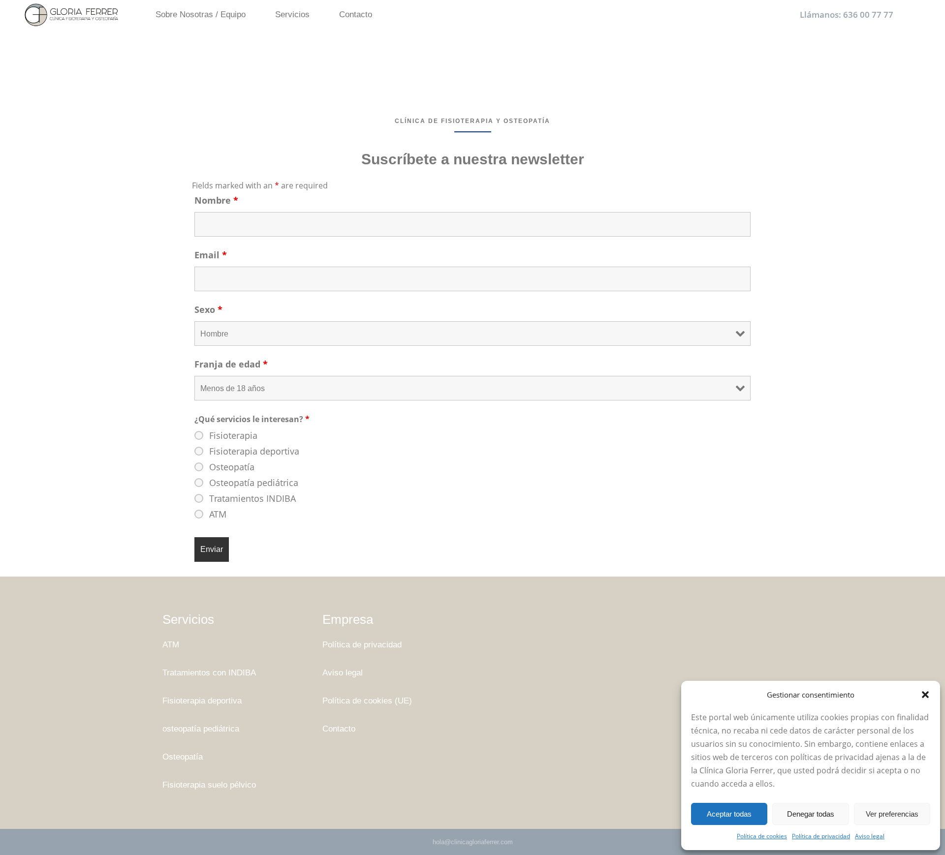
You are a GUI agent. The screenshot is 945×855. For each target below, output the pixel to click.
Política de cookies (762, 836)
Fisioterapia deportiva (254, 451)
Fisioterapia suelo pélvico (209, 785)
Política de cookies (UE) (367, 700)
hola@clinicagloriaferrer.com (473, 842)
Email (210, 255)
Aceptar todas (729, 814)
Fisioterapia (233, 435)
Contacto (338, 728)
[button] (925, 695)
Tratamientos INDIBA (252, 498)
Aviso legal (869, 836)
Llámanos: (846, 14)
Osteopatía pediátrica (253, 483)
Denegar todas (810, 814)
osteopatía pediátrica (200, 728)
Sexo (208, 309)
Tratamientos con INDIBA (209, 672)
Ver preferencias (892, 814)
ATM (217, 514)
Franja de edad (231, 364)
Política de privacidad (821, 836)
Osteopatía (231, 467)
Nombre (216, 200)
